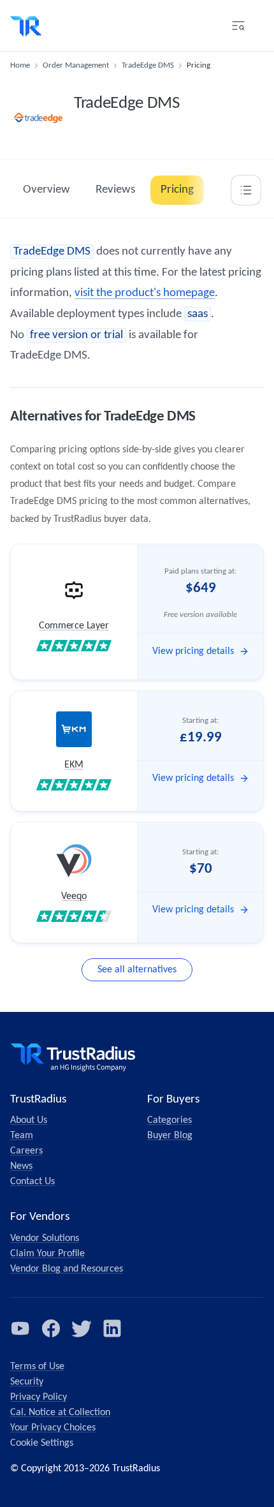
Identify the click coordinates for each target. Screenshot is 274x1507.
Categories (169, 1120)
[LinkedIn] (112, 1328)
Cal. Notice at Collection (60, 1412)
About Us (28, 1120)
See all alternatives (137, 970)
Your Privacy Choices (53, 1428)
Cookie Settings (41, 1443)
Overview (46, 190)
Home (20, 65)
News (21, 1166)
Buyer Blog (169, 1136)
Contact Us (32, 1182)
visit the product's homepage (145, 293)
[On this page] (246, 190)
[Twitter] (81, 1328)
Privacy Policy (38, 1397)
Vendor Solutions (44, 1238)
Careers (26, 1151)
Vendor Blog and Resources (66, 1269)
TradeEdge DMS (148, 65)
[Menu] (238, 25)
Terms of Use (37, 1367)
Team (21, 1136)
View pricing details (193, 651)
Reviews (115, 190)
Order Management (76, 65)
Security (26, 1382)
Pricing (177, 190)
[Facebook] (51, 1328)
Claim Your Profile (47, 1254)
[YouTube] (20, 1328)
